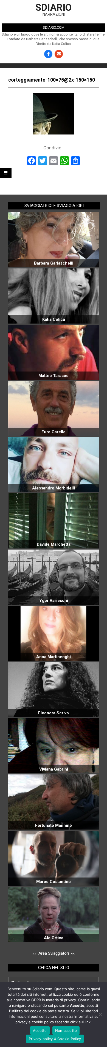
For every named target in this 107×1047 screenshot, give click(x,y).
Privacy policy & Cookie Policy (55, 1039)
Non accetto (66, 1030)
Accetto (40, 1030)
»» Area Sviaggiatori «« (53, 953)
